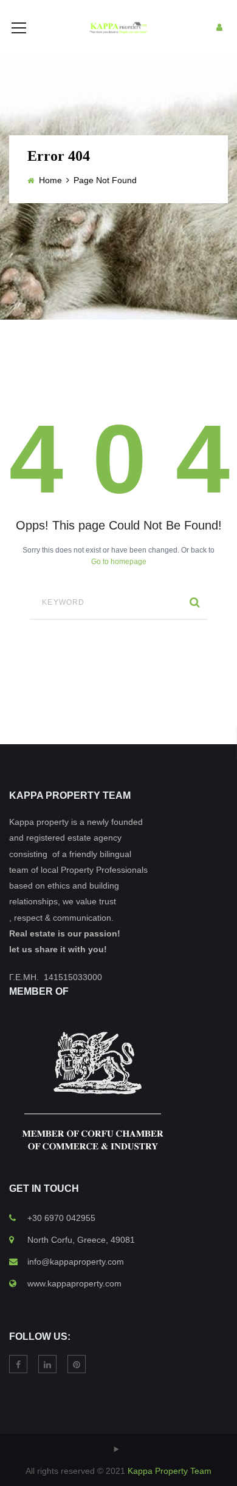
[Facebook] (18, 1364)
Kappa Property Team (169, 1471)
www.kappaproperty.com (74, 1283)
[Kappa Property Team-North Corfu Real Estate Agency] (118, 27)
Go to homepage (118, 561)
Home (50, 180)
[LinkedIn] (47, 1364)
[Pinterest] (76, 1364)
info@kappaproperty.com (75, 1261)
